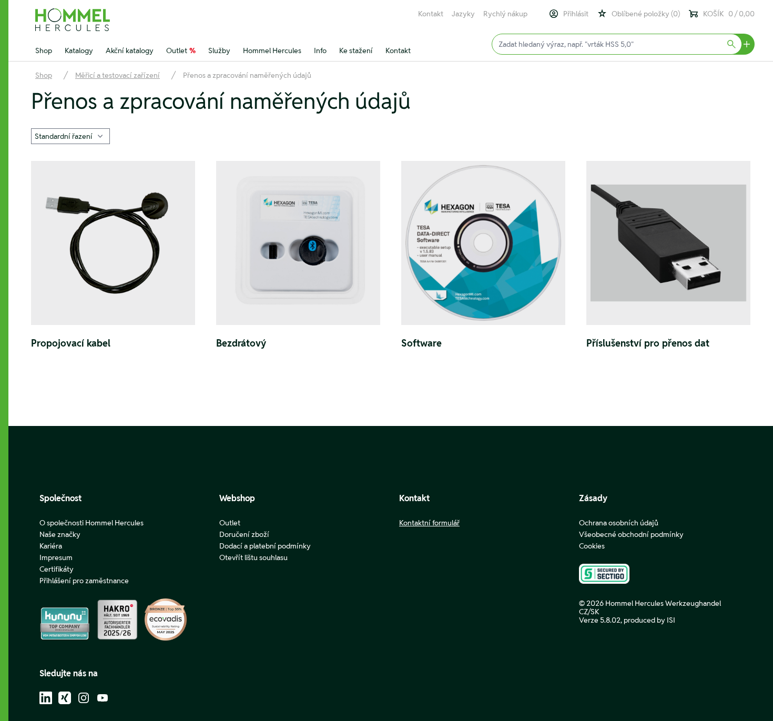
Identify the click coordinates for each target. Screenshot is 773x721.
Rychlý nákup (505, 13)
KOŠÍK (729, 13)
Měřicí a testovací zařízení (117, 75)
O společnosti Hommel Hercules (91, 523)
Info (320, 50)
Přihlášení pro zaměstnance (84, 580)
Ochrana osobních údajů (618, 523)
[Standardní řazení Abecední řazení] (70, 135)
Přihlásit (575, 13)
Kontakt (430, 13)
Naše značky (59, 534)
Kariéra (50, 546)
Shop (43, 50)
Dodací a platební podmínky (265, 546)
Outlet (181, 50)
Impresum (56, 557)
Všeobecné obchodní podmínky (631, 534)
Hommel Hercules (272, 50)
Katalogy (79, 50)
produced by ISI (649, 620)
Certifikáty (56, 569)
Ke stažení (356, 50)
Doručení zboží (244, 534)
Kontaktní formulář (429, 523)
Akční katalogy (130, 50)
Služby (219, 50)
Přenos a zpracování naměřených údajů (247, 75)
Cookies (592, 546)
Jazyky (463, 13)
